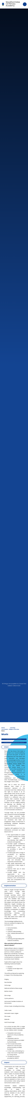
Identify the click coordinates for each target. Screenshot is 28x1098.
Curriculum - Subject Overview (10, 729)
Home (3, 727)
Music (3, 731)
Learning (12, 727)
